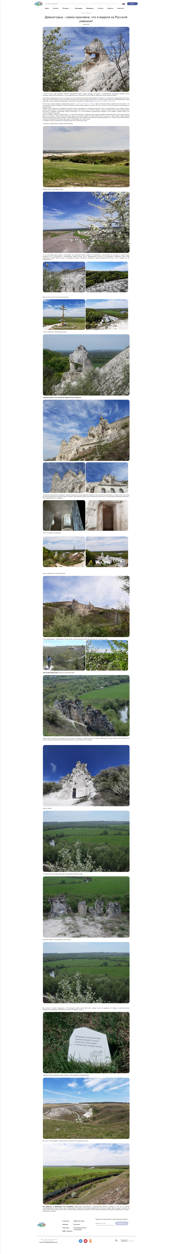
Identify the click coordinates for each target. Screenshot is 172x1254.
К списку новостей (86, 13)
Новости (110, 8)
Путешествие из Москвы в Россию (104, 101)
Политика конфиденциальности (49, 1242)
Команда (65, 1224)
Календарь (78, 8)
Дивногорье (46, 93)
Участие (100, 8)
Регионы (66, 8)
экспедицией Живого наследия (85, 104)
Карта (47, 8)
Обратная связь (79, 1221)
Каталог (55, 8)
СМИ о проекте (67, 1231)
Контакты (120, 8)
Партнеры (65, 1228)
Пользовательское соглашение (80, 1228)
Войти (132, 3)
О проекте (65, 1221)
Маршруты (90, 8)
